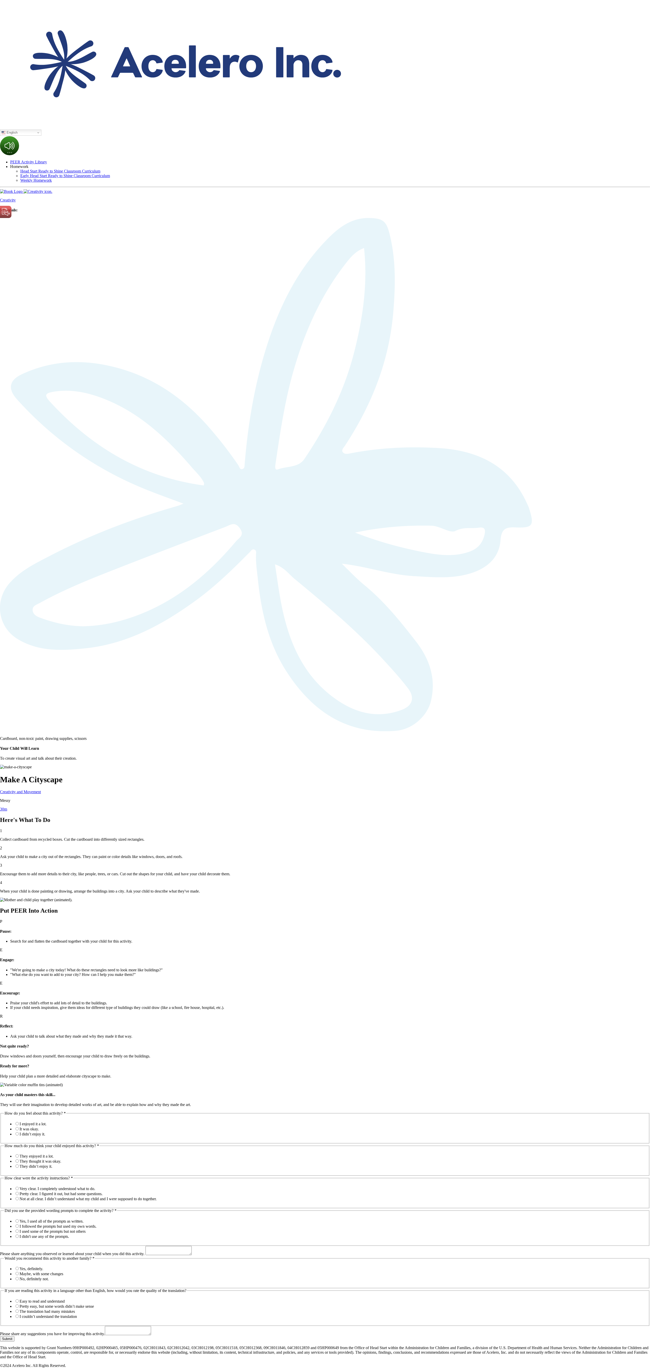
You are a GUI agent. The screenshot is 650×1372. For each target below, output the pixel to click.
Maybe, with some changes (41, 1274)
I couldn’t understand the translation (48, 1316)
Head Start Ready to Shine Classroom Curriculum (60, 171)
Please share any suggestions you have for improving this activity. (52, 1334)
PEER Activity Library (28, 162)
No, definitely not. (34, 1279)
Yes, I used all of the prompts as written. (52, 1221)
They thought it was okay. (40, 1161)
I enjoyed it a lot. (33, 1124)
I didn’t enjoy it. (32, 1134)
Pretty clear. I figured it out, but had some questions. (61, 1194)
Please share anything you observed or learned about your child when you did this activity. (72, 1254)
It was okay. (29, 1129)
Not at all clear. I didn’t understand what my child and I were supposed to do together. (88, 1199)
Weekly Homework (36, 180)
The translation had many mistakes (47, 1311)
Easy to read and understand (42, 1301)
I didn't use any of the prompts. (44, 1236)
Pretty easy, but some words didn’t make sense (57, 1306)
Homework (19, 166)
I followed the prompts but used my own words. (58, 1226)
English (12, 132)
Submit (7, 1339)
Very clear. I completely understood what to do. (57, 1189)
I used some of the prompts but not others (53, 1231)
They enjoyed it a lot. (37, 1156)
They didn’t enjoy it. (36, 1166)
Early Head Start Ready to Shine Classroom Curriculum (65, 176)
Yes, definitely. (31, 1269)
